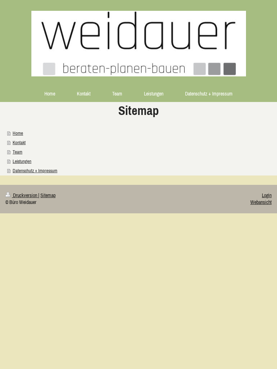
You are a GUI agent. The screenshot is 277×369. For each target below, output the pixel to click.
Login (267, 195)
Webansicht (261, 202)
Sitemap (48, 195)
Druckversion (25, 195)
